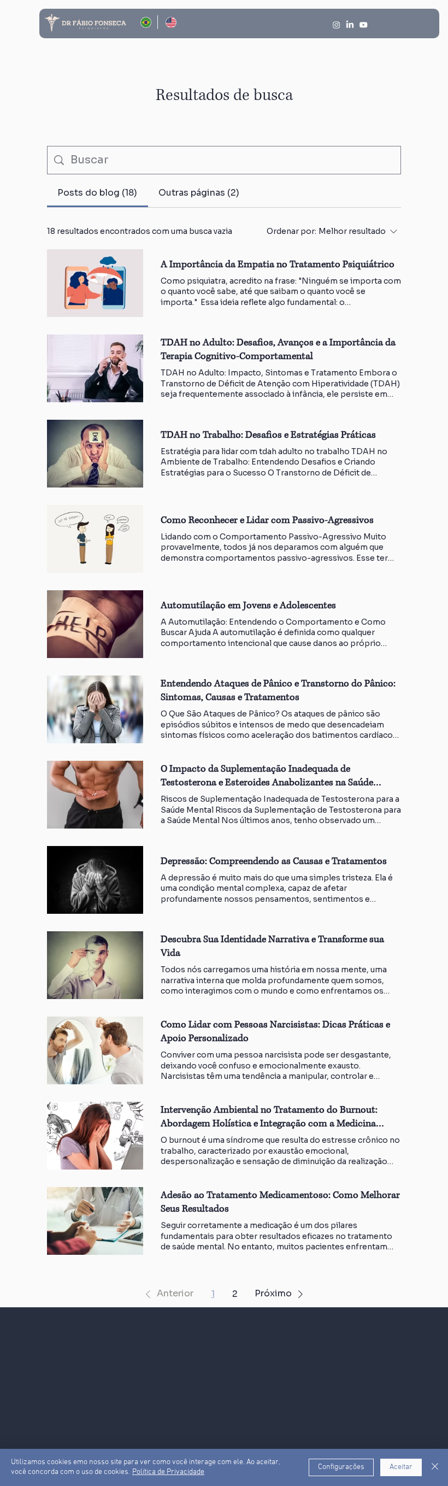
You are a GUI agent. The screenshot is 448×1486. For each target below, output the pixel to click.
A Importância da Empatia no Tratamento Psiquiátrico (277, 264)
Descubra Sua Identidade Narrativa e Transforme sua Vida (272, 946)
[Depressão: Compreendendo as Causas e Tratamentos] (95, 880)
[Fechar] (434, 1467)
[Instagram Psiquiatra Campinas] (336, 24)
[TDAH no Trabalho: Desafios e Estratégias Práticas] (95, 453)
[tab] (97, 193)
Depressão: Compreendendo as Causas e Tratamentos (274, 861)
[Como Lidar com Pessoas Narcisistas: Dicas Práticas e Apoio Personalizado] (95, 1050)
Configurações (341, 1467)
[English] (169, 22)
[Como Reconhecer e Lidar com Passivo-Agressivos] (95, 539)
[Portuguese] (145, 22)
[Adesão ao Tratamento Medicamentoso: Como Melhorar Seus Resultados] (95, 1221)
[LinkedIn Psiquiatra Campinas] (349, 24)
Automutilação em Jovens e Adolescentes (248, 605)
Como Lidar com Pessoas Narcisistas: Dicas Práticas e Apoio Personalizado (275, 1031)
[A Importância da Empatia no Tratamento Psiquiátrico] (95, 283)
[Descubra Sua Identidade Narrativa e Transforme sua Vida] (95, 965)
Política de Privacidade (168, 1472)
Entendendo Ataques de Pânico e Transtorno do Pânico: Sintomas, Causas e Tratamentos (278, 690)
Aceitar (401, 1467)
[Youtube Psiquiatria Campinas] (363, 24)
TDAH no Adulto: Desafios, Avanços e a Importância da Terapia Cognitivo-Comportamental (278, 349)
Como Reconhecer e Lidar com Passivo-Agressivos (267, 520)
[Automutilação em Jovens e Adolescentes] (95, 624)
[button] (167, 1294)
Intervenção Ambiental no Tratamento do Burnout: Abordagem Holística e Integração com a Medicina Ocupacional (269, 1117)
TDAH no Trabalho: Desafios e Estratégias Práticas (268, 435)
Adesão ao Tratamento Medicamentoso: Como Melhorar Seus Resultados (280, 1202)
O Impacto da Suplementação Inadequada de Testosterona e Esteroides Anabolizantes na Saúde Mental (267, 776)
